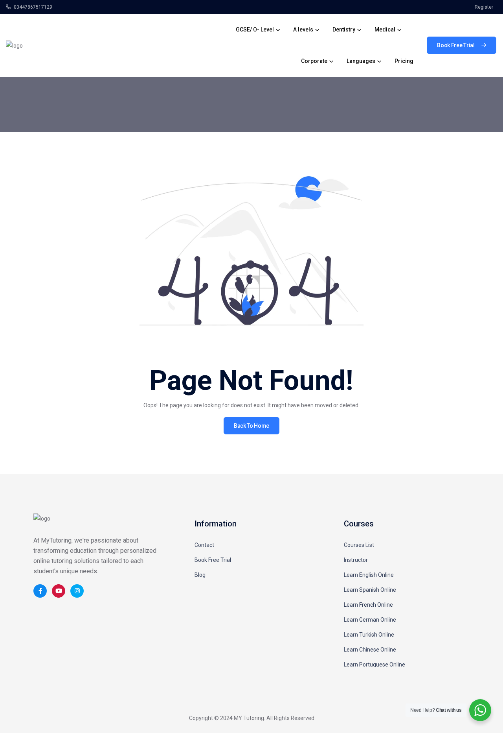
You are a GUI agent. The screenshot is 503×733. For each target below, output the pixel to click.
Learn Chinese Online (370, 649)
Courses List (359, 545)
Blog (200, 575)
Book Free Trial (213, 560)
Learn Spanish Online (370, 590)
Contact (204, 545)
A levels (303, 29)
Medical (384, 29)
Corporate (314, 61)
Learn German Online (370, 620)
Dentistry (343, 29)
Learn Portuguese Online (374, 664)
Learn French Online (368, 605)
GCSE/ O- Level (255, 29)
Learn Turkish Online (369, 634)
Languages (361, 61)
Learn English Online (369, 575)
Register (484, 7)
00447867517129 (32, 7)
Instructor (356, 560)
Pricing (404, 61)
